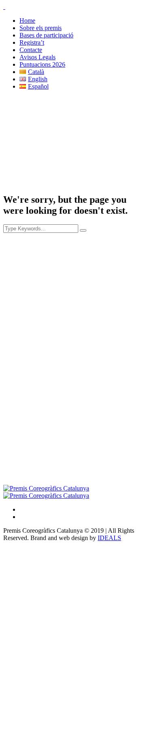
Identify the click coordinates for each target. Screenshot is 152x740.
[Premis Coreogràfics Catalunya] (46, 492)
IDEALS (109, 537)
